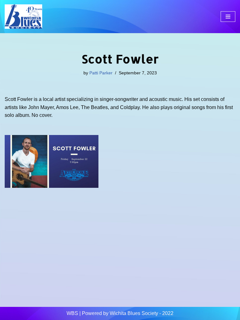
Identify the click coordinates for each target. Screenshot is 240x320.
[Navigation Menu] (228, 16)
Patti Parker (100, 72)
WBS (72, 313)
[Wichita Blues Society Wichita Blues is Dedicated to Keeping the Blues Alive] (23, 16)
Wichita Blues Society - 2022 (141, 313)
